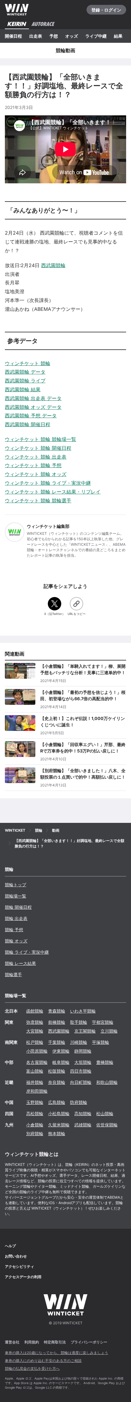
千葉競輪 (56, 1042)
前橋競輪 (56, 1022)
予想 (53, 36)
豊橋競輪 (104, 1062)
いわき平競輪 (83, 1010)
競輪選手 (13, 974)
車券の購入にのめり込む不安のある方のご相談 (43, 1360)
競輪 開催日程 (18, 907)
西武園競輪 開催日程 (27, 424)
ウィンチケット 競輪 (27, 363)
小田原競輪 (37, 1051)
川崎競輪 (78, 1042)
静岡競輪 (82, 1051)
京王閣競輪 (85, 1031)
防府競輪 (78, 1102)
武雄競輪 (82, 1124)
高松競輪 (34, 1113)
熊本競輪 (56, 1133)
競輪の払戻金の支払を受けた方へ (32, 1368)
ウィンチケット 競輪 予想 (33, 465)
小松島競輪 (58, 1113)
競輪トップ (15, 884)
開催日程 (13, 36)
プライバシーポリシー (89, 1342)
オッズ (71, 36)
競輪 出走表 (16, 918)
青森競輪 (56, 1010)
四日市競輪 (80, 1071)
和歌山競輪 (107, 1082)
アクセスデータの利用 (23, 1277)
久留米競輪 (58, 1124)
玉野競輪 (34, 1102)
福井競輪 (34, 1082)
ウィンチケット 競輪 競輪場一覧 (40, 439)
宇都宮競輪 (102, 1022)
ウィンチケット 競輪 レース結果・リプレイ (53, 492)
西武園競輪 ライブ (25, 381)
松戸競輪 (34, 1042)
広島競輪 (56, 1102)
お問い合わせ (16, 1256)
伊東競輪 (60, 1051)
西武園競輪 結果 (23, 389)
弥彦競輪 (34, 1022)
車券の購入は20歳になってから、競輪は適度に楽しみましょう (56, 1352)
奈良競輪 (56, 1082)
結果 (118, 36)
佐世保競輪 (107, 1124)
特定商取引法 (55, 1342)
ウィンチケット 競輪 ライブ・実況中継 (48, 483)
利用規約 (31, 1342)
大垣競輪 (82, 1062)
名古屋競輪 (37, 1062)
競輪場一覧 (15, 895)
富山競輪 (34, 1071)
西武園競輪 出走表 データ (33, 398)
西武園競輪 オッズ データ (33, 407)
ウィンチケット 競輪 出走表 (35, 457)
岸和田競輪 (37, 1091)
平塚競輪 (100, 1042)
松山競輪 (104, 1113)
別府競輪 (34, 1133)
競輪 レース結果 (20, 963)
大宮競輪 (34, 1031)
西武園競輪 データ (25, 372)
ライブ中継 (96, 36)
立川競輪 (109, 1031)
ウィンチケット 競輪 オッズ (35, 474)
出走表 (35, 36)
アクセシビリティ (19, 1266)
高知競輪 (82, 1113)
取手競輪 (78, 1022)
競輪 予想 (14, 929)
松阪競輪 (56, 1071)
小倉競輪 (34, 1124)
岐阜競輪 (60, 1062)
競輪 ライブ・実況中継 (27, 952)
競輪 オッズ (16, 940)
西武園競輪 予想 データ (31, 415)
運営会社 (12, 1342)
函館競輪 (34, 1010)
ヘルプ (10, 1246)
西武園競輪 (53, 265)
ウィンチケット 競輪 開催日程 (38, 448)
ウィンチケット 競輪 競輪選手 (38, 500)
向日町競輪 (80, 1082)
